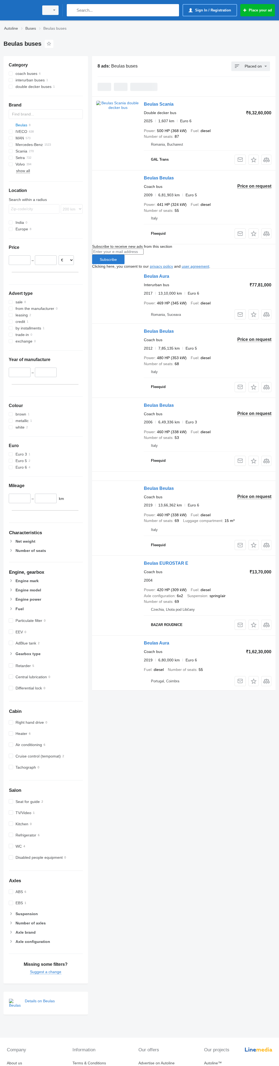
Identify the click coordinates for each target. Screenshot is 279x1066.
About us (14, 1063)
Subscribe (108, 259)
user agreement (195, 266)
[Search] (72, 10)
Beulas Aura (156, 276)
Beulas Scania (159, 104)
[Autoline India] (20, 10)
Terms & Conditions (89, 1063)
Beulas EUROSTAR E (166, 563)
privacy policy (161, 266)
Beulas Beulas (159, 178)
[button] (253, 160)
